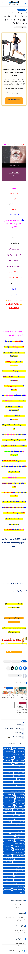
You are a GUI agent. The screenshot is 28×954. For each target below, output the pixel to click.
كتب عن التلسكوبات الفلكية (18, 852)
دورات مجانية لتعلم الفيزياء (18, 828)
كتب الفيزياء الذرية (20, 782)
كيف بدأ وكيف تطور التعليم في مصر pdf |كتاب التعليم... (20, 698)
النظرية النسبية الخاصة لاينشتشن (16, 791)
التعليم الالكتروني (22, 9)
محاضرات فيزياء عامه (19, 855)
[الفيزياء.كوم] (14, 3)
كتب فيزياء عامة (9, 757)
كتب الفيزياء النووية (20, 919)
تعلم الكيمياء (8, 846)
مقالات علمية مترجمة (19, 763)
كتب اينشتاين (8, 855)
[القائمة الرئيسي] (26, 3)
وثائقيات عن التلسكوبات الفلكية (17, 815)
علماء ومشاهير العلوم (9, 812)
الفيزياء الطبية (8, 809)
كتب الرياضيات (7, 748)
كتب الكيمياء (11, 840)
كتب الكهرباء (21, 766)
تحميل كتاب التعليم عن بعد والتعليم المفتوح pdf (8, 697)
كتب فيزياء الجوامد (20, 831)
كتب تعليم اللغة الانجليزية (18, 889)
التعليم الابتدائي (21, 812)
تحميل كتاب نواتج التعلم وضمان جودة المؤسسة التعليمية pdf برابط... (21, 712)
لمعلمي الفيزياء (9, 751)
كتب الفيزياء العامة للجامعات (18, 932)
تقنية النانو (14, 502)
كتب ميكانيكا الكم (20, 775)
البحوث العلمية (9, 772)
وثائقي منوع (21, 779)
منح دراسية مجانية (20, 825)
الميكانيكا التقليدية (20, 803)
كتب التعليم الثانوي (20, 806)
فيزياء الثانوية (8, 760)
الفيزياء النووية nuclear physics (17, 769)
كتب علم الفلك (21, 757)
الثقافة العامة (7, 661)
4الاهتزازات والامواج (14, 440)
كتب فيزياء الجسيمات (19, 846)
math (8, 834)
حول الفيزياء (14, 519)
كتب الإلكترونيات (9, 818)
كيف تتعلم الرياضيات (20, 943)
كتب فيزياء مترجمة (9, 858)
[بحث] (2, 3)
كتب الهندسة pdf (8, 874)
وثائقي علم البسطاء (20, 861)
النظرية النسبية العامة (19, 788)
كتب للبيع (22, 892)
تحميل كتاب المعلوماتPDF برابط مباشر (14, 583)
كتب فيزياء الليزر (20, 818)
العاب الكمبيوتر (9, 877)
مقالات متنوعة (21, 800)
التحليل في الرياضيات (19, 809)
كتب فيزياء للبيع (7, 889)
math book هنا (14, 524)
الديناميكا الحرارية (9, 782)
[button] (20, 668)
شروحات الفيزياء (8, 849)
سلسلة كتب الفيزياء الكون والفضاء (16, 754)
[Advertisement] (14, 125)
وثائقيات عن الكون (20, 772)
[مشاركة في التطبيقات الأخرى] (8, 668)
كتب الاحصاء (10, 794)
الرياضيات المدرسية (20, 760)
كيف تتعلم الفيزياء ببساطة (19, 907)
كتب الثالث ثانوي (20, 886)
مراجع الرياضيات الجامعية (19, 945)
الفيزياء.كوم (7, 951)
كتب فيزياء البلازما (20, 858)
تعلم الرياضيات (21, 877)
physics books (21, 837)
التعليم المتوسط (9, 775)
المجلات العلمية (20, 797)
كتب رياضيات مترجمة (19, 843)
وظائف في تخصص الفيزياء (18, 883)
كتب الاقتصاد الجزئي (20, 874)
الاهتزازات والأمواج (10, 837)
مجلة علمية (14, 472)
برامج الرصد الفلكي (20, 867)
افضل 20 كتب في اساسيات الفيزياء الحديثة (15, 917)
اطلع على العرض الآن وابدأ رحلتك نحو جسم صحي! (14, 101)
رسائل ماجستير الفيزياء (19, 871)
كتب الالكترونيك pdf (8, 880)
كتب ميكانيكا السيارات (19, 880)
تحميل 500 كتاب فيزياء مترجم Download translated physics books (14, 543)
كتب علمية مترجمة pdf (10, 779)
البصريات (22, 840)
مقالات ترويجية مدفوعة (19, 834)
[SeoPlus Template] (22, 951)
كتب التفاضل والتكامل (9, 797)
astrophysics (8, 861)
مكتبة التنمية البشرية (8, 806)
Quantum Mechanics (19, 849)
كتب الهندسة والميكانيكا (19, 864)
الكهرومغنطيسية (20, 821)
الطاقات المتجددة (9, 803)
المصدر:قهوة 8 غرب (19, 591)
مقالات (8, 821)
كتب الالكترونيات (8, 763)
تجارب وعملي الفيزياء (19, 785)
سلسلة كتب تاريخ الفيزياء (18, 748)
